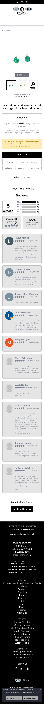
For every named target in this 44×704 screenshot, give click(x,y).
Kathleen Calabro (24, 468)
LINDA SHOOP (22, 238)
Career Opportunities (22, 652)
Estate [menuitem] (22, 601)
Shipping (8, 168)
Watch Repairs (22, 643)
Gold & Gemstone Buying (22, 628)
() (38, 202)
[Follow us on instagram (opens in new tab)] (21, 668)
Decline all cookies (14, 698)
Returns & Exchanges (22, 655)
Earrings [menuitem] (22, 589)
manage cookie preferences (23, 692)
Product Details (22, 189)
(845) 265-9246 (22, 97)
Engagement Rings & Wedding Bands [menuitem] (22, 583)
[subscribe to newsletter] (32, 534)
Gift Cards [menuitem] (22, 613)
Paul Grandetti (22, 405)
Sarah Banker (22, 385)
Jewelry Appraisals (22, 631)
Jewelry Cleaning (22, 622)
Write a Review (22, 509)
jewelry (7, 30)
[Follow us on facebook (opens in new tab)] (16, 668)
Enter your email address (22, 529)
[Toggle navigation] (4, 21)
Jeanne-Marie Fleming (26, 294)
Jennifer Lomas (23, 443)
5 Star (19, 202)
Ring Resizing (22, 640)
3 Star (19, 207)
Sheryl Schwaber (23, 358)
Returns (21, 168)
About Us (22, 649)
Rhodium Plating (22, 637)
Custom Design (22, 625)
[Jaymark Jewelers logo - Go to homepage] (22, 11)
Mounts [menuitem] (22, 598)
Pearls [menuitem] (22, 604)
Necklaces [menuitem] (22, 586)
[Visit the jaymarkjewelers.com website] (17, 680)
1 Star (19, 212)
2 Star (19, 209)
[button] (17, 2)
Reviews (22, 195)
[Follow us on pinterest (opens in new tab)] (28, 668)
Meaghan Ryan (22, 339)
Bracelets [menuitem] (22, 592)
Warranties (34, 168)
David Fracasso (22, 269)
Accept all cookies (30, 698)
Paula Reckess (22, 313)
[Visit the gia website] (26, 680)
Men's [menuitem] (22, 607)
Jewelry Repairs (22, 634)
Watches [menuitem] (22, 610)
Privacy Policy (22, 658)
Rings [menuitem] (22, 595)
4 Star (19, 204)
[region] (22, 58)
